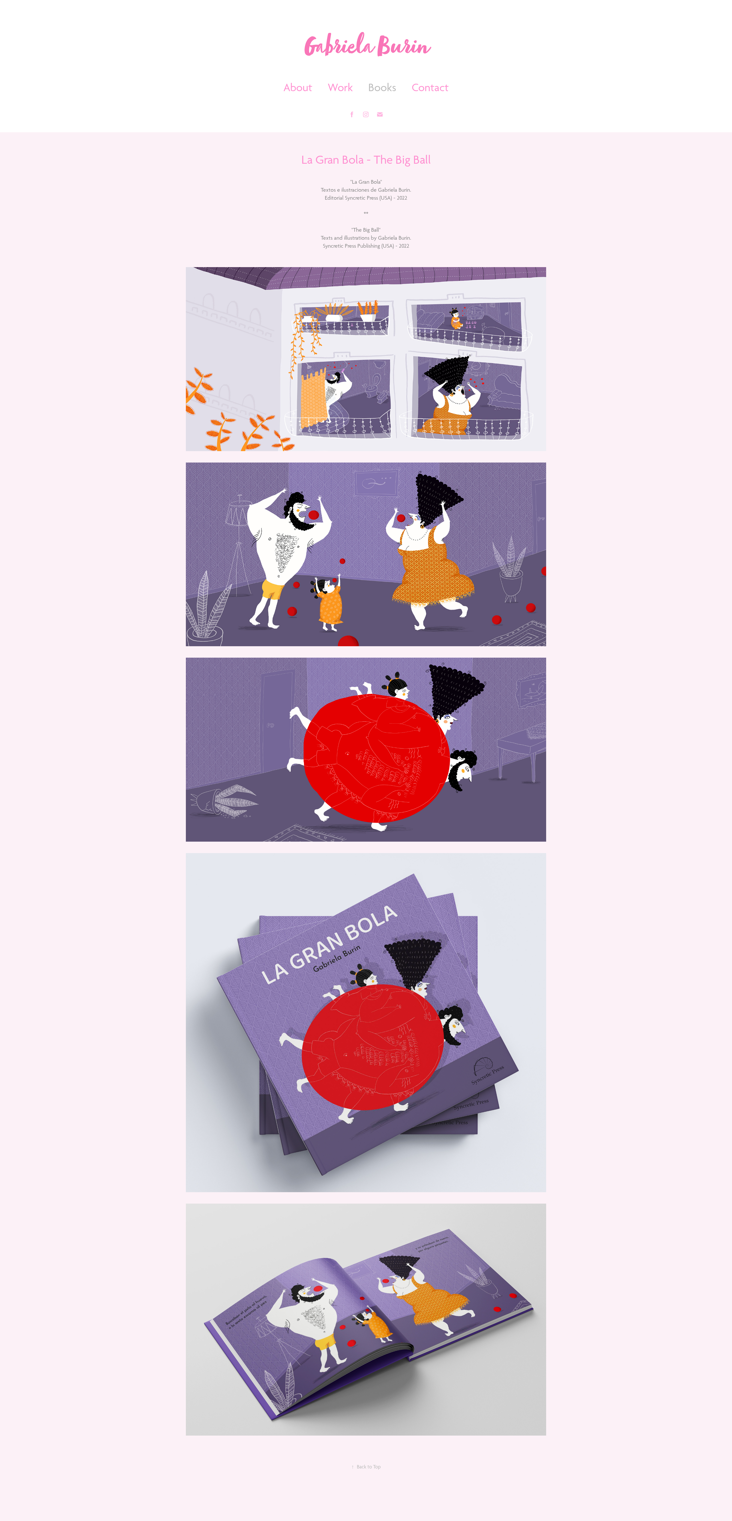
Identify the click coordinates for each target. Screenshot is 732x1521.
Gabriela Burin (366, 49)
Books (382, 87)
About (297, 87)
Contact (430, 87)
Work (340, 87)
